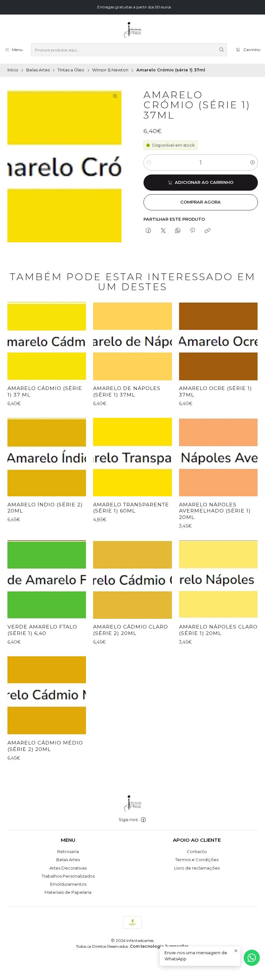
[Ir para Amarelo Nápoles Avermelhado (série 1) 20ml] (218, 457)
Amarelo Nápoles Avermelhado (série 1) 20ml (215, 510)
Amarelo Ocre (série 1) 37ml (215, 391)
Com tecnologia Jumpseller (159, 946)
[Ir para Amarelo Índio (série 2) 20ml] (46, 457)
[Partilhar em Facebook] (148, 230)
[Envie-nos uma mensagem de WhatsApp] (252, 958)
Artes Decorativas (68, 868)
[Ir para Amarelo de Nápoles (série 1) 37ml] (132, 341)
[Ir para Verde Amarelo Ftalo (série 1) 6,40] (46, 579)
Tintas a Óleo (71, 70)
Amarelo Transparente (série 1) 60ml (131, 507)
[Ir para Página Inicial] (132, 30)
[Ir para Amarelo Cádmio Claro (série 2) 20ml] (132, 579)
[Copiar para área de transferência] (207, 230)
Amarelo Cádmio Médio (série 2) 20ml (45, 746)
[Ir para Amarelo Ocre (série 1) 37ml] (218, 341)
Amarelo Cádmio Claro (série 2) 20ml (130, 630)
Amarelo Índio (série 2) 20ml (45, 507)
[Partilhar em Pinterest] (192, 230)
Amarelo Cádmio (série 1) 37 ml (44, 391)
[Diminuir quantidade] (149, 162)
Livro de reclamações (197, 868)
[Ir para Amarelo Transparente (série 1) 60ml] (132, 457)
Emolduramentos (68, 884)
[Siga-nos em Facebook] (143, 820)
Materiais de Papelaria (68, 892)
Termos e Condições (196, 859)
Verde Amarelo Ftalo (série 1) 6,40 (42, 630)
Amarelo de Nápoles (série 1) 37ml (127, 391)
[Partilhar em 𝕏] (163, 230)
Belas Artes (38, 70)
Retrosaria (68, 851)
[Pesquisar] (221, 49)
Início (12, 70)
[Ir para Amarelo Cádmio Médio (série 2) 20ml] (46, 695)
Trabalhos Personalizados (68, 876)
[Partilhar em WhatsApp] (178, 230)
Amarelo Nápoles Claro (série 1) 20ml (218, 630)
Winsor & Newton (110, 70)
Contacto (197, 851)
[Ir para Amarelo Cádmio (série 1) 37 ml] (46, 341)
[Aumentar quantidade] (253, 162)
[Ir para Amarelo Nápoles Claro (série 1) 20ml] (218, 579)
